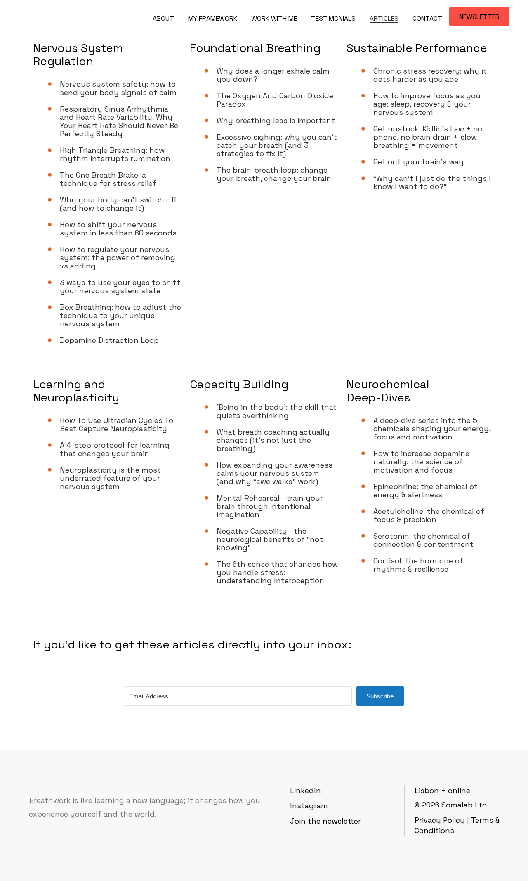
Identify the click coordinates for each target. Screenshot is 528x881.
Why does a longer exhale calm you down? (273, 75)
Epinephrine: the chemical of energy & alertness (425, 490)
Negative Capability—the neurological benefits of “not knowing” (270, 539)
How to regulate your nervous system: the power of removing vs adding (117, 258)
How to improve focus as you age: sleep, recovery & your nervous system (427, 104)
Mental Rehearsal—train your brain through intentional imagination (270, 506)
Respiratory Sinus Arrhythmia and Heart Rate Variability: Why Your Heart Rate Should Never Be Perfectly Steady (119, 121)
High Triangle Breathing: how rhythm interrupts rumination (115, 154)
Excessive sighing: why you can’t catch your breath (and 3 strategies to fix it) (277, 145)
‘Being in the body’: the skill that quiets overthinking (277, 411)
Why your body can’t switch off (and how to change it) (118, 204)
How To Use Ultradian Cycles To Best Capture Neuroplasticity (116, 424)
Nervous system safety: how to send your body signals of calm (118, 88)
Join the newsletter (325, 821)
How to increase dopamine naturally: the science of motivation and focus (421, 462)
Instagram (309, 805)
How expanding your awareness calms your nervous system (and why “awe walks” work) (274, 473)
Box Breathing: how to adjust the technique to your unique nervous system (120, 315)
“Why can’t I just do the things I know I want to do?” (432, 182)
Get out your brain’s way (418, 161)
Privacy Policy (440, 820)
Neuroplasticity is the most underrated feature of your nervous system (110, 478)
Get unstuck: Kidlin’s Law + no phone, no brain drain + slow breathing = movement (428, 137)
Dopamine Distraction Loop (109, 340)
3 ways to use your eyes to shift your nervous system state (120, 286)
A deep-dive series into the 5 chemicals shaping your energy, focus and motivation (431, 429)
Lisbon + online (442, 790)
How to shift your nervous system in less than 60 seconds (118, 228)
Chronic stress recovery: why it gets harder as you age (430, 75)
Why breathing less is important (276, 120)
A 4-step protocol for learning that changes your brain (115, 449)
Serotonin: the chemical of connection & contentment (423, 540)
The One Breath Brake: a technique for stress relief (108, 179)
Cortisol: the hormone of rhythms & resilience (418, 565)
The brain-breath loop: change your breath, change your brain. (275, 174)
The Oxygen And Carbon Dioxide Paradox (275, 100)
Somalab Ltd (464, 805)
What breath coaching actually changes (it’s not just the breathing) (273, 440)
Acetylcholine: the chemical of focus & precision (428, 515)
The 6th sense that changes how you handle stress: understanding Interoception (277, 572)
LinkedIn (305, 790)
